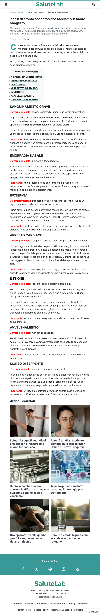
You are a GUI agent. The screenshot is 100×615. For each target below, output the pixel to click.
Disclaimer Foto (58, 603)
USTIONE (17, 92)
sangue (34, 170)
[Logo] (49, 4)
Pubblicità (83, 603)
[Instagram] (63, 569)
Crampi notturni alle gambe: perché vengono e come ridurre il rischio (28, 538)
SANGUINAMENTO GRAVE (26, 77)
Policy (72, 603)
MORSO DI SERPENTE (24, 99)
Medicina (20, 13)
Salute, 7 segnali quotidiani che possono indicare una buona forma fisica (28, 444)
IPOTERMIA (18, 84)
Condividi (93, 611)
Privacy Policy (24, 609)
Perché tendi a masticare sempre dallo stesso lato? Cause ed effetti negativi (68, 444)
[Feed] (77, 569)
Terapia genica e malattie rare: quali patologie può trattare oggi (67, 489)
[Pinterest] (50, 569)
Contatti (29, 603)
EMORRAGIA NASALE (24, 80)
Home (12, 13)
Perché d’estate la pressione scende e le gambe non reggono (70, 538)
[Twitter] (36, 569)
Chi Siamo (17, 603)
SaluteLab (16, 39)
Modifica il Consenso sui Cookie (67, 609)
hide (36, 72)
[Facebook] (23, 569)
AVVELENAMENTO (22, 95)
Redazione (41, 603)
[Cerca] (93, 4)
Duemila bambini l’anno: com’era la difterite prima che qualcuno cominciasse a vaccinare (29, 491)
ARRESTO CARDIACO (24, 88)
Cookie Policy (41, 609)
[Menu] (6, 4)
